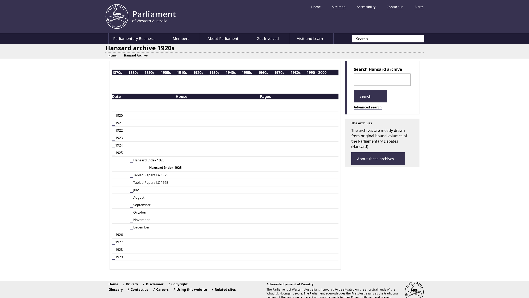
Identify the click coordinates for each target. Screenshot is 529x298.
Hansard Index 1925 (165, 167)
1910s (182, 72)
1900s (166, 72)
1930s (214, 72)
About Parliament (223, 38)
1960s (263, 72)
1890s (149, 72)
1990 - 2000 (316, 72)
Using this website (191, 289)
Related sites (225, 289)
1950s (247, 72)
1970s (279, 72)
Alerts (419, 7)
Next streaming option (418, 19)
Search (366, 96)
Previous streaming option (292, 19)
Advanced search (368, 107)
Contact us (395, 7)
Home (316, 7)
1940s (231, 72)
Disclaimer (154, 284)
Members (181, 38)
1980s (296, 72)
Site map (339, 7)
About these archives (375, 158)
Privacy (132, 284)
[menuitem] (314, 7)
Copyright (179, 284)
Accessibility (366, 7)
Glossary (115, 289)
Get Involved (268, 38)
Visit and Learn (311, 38)
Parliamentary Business (134, 38)
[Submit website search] (417, 38)
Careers (162, 289)
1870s (117, 72)
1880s (133, 72)
